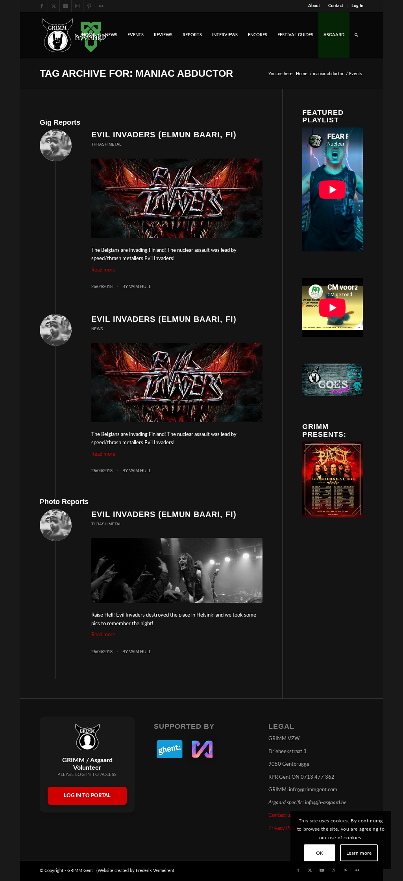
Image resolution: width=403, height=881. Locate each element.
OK (320, 853)
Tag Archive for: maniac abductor (136, 73)
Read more (103, 270)
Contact (335, 6)
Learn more (359, 853)
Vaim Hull (140, 286)
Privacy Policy (283, 828)
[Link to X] (53, 6)
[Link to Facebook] (42, 6)
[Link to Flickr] (101, 6)
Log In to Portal (87, 795)
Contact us (280, 815)
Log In (357, 6)
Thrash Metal (106, 144)
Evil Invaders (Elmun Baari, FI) (164, 134)
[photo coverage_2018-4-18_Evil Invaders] (177, 570)
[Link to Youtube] (65, 6)
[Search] (356, 35)
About (314, 6)
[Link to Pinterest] (89, 6)
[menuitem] (314, 6)
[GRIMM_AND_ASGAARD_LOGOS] (74, 35)
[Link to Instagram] (77, 6)
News (97, 329)
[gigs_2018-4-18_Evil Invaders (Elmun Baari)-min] (177, 198)
